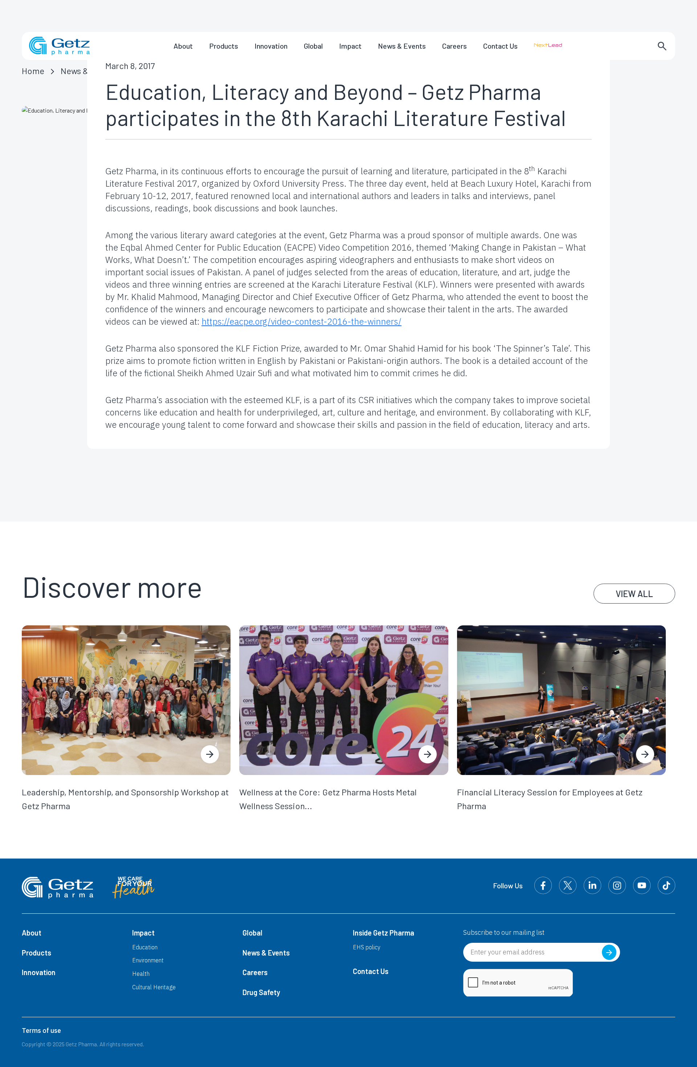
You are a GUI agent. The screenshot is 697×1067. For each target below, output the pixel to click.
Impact (350, 45)
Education (145, 947)
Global (313, 45)
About (183, 45)
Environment (148, 960)
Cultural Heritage (154, 987)
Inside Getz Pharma (383, 932)
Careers (454, 45)
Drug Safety (261, 992)
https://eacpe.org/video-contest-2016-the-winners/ (301, 321)
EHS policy (366, 947)
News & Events (402, 45)
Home (33, 70)
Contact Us (500, 45)
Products (223, 45)
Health (141, 973)
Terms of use (41, 1030)
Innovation (271, 45)
